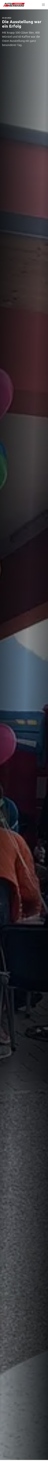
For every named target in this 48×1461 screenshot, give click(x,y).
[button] (43, 4)
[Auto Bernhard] (14, 4)
